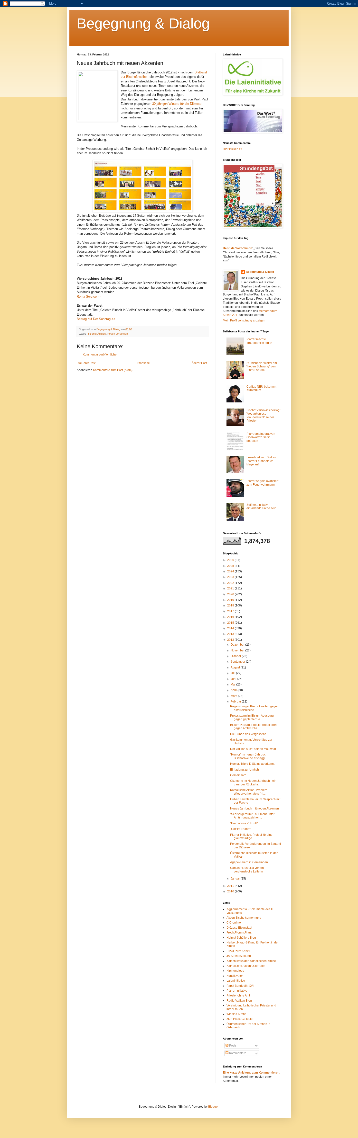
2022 (231, 583)
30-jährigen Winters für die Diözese (176, 104)
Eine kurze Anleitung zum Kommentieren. (251, 1072)
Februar (236, 701)
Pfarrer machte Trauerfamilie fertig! (259, 341)
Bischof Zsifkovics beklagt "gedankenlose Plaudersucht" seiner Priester (263, 415)
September (238, 661)
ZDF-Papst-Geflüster (240, 1019)
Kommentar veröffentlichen (100, 354)
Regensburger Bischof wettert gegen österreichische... (254, 708)
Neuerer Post (86, 363)
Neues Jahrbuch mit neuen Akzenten (254, 808)
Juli (233, 673)
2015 (231, 622)
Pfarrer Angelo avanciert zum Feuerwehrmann (262, 482)
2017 (231, 611)
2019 (231, 600)
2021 (231, 588)
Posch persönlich (117, 333)
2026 (231, 560)
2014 (231, 628)
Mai (233, 684)
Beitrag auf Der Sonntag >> (96, 319)
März (234, 696)
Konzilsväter (234, 976)
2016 (231, 617)
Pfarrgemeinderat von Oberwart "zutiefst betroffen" (260, 437)
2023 (231, 577)
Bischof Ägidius (97, 333)
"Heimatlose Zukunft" (244, 823)
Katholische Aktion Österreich (245, 966)
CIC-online (233, 922)
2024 (231, 571)
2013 (231, 634)
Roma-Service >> (89, 296)
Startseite (143, 363)
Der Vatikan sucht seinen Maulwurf (253, 749)
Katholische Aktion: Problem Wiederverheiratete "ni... (248, 791)
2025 (231, 566)
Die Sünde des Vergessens (248, 734)
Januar (236, 878)
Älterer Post (199, 363)
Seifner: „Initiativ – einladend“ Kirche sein (261, 506)
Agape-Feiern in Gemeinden (249, 862)
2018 (231, 605)
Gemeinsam (238, 775)
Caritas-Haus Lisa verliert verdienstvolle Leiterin (247, 869)
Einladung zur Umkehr (245, 769)
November (238, 650)
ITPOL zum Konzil (238, 951)
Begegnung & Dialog (143, 23)
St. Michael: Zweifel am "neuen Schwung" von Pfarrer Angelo (261, 366)
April (234, 690)
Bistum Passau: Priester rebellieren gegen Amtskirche (253, 726)
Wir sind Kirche (236, 1014)
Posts (232, 1045)
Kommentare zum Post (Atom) (112, 370)
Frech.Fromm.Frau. (239, 932)
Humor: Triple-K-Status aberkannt (252, 763)
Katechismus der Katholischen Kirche (251, 961)
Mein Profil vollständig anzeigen (244, 320)
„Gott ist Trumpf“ (240, 829)
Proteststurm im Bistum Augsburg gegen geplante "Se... (252, 717)
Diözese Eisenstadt (239, 927)
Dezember (238, 644)
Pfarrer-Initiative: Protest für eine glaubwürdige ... (251, 836)
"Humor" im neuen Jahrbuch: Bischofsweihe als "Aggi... (249, 756)
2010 (231, 891)
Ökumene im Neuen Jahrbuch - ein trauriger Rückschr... (253, 782)
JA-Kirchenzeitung (238, 956)
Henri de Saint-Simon (237, 248)
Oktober (236, 656)
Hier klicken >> (233, 149)
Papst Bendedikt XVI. (240, 985)
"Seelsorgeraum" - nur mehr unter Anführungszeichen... (252, 815)
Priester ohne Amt (238, 995)
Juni (234, 679)
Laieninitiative (235, 980)
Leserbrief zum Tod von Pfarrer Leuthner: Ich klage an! (261, 461)
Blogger (213, 1106)
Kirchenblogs (235, 970)
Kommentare (237, 1053)
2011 (231, 886)
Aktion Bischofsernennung (243, 917)
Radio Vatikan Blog (239, 1000)
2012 (231, 639)
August (236, 667)
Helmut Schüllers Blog (241, 937)
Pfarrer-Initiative (236, 990)
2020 (231, 594)
